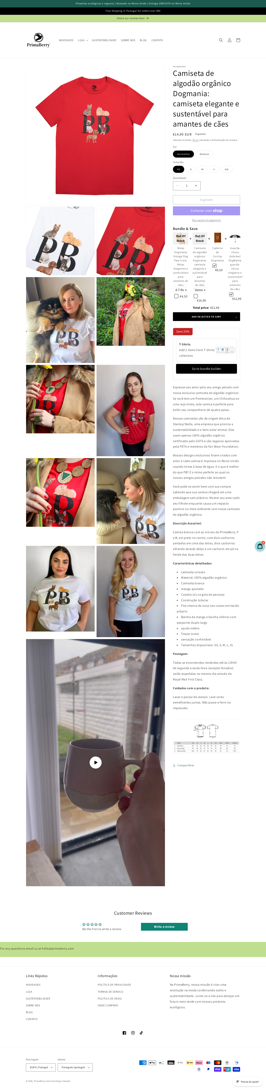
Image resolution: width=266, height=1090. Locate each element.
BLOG (29, 1012)
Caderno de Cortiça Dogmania (217, 254)
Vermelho (185, 155)
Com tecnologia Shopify (58, 1081)
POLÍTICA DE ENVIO (110, 998)
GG (229, 170)
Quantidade (179, 178)
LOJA (29, 991)
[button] (83, 40)
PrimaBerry (39, 1081)
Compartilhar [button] (185, 765)
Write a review (164, 927)
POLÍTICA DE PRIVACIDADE (114, 984)
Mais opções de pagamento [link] (206, 220)
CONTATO (31, 1019)
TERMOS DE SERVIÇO (110, 991)
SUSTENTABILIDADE (38, 998)
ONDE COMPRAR (108, 1005)
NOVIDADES (33, 984)
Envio (196, 139)
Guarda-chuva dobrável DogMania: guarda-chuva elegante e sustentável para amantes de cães (235, 268)
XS (180, 170)
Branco (206, 155)
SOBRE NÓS (33, 1005)
